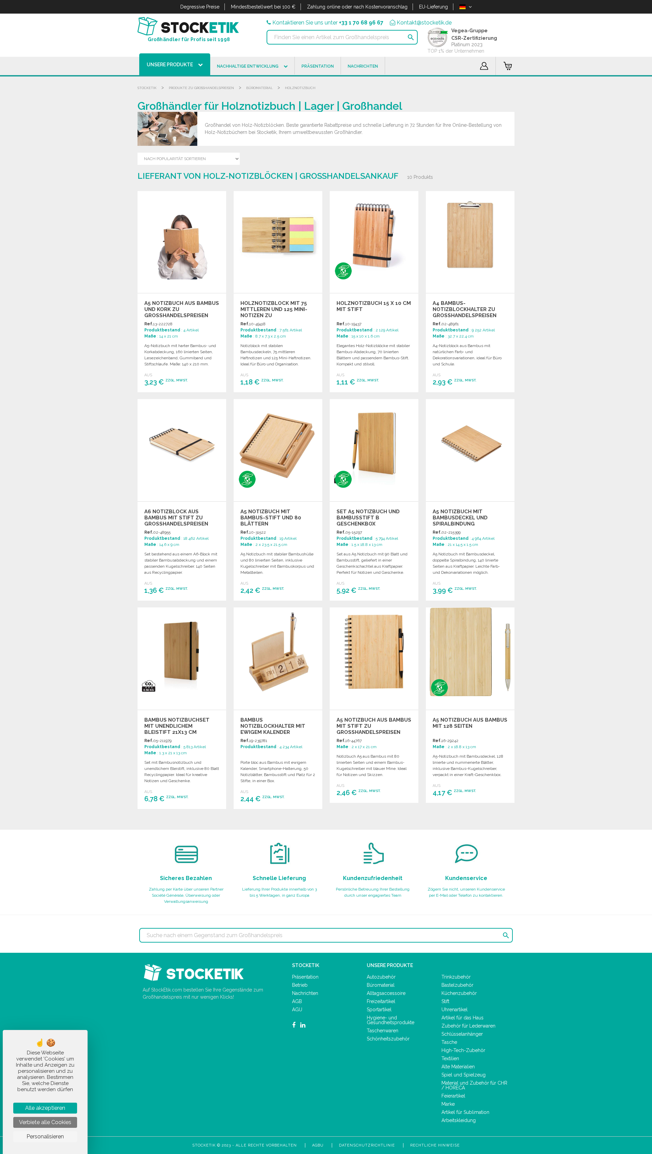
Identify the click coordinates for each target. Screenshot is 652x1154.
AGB (297, 1001)
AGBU (318, 1145)
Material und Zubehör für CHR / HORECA (474, 1085)
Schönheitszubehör (388, 1038)
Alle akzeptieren (45, 1108)
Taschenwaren (382, 1030)
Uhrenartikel (454, 1009)
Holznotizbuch (300, 88)
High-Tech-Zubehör (463, 1050)
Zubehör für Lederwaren (468, 1025)
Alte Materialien (458, 1066)
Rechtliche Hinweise (435, 1145)
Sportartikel (379, 1009)
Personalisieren (45, 1136)
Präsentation (305, 977)
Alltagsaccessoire (386, 993)
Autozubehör (381, 977)
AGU (297, 1009)
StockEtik (147, 88)
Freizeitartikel (381, 1001)
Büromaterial (259, 88)
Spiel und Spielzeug (463, 1074)
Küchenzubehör (459, 993)
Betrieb (300, 985)
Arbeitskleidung (458, 1120)
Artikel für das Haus (462, 1017)
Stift (445, 1001)
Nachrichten (305, 993)
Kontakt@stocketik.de (424, 22)
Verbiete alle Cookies (45, 1122)
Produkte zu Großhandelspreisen (201, 88)
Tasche (449, 1042)
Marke (448, 1104)
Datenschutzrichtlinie (367, 1145)
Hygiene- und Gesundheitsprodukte (390, 1020)
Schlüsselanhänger (462, 1034)
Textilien (450, 1058)
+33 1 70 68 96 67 (361, 22)
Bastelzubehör (457, 985)
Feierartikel (453, 1095)
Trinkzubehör (456, 977)
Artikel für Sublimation (465, 1112)
